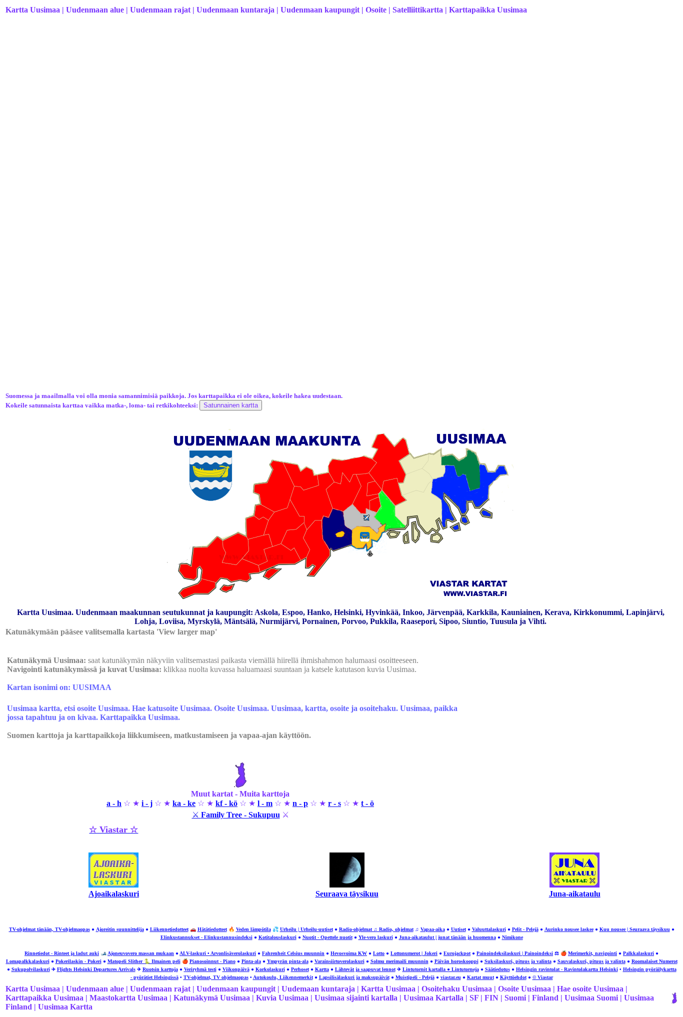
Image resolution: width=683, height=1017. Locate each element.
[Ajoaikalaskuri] (113, 884)
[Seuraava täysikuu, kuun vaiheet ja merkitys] (347, 884)
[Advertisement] (306, 102)
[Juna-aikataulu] (575, 884)
